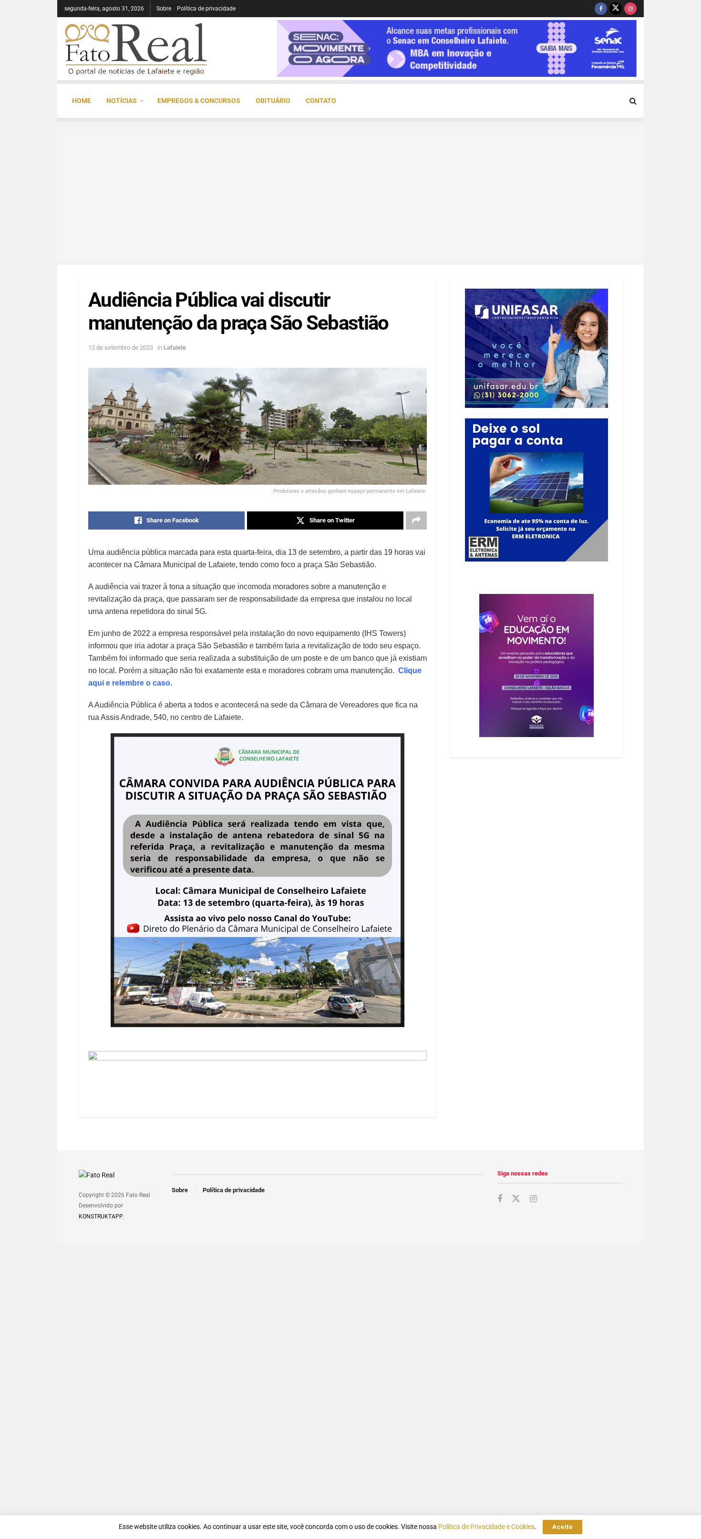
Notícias (121, 100)
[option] (457, 48)
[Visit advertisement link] (257, 1072)
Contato (321, 100)
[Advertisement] (350, 193)
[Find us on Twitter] (615, 8)
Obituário (273, 100)
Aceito (562, 1526)
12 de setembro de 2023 (120, 347)
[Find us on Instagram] (630, 8)
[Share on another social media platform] (416, 520)
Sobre (163, 8)
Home (81, 100)
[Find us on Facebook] (601, 8)
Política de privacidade (206, 8)
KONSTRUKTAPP (100, 1216)
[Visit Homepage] (135, 48)
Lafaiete (175, 347)
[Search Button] (633, 101)
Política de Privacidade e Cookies (486, 1526)
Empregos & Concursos (198, 100)
